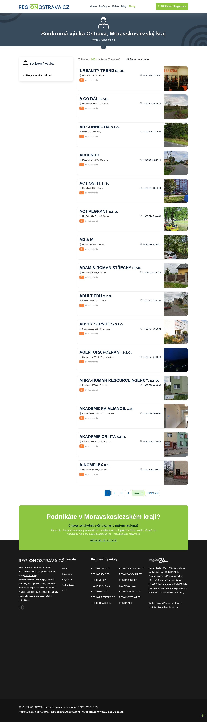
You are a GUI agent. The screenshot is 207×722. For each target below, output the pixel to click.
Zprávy (103, 6)
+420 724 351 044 (152, 188)
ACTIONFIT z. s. (94, 183)
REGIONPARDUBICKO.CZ (132, 568)
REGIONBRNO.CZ (128, 580)
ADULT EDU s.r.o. (95, 296)
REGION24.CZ (126, 603)
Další (137, 493)
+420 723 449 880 (152, 385)
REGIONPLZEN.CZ (100, 568)
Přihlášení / (166, 6)
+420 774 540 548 (152, 357)
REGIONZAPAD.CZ (100, 574)
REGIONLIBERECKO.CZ (103, 597)
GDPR (81, 707)
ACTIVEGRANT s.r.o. (98, 211)
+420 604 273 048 (152, 441)
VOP (88, 707)
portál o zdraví (172, 603)
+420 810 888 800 (152, 413)
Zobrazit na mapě (139, 59)
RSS (64, 590)
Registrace (180, 6)
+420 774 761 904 (152, 329)
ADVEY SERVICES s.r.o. (101, 324)
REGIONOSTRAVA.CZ (130, 597)
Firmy (132, 6)
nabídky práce (31, 588)
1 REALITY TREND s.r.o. (101, 70)
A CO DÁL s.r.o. (94, 99)
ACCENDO (89, 155)
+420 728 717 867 (152, 75)
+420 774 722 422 (152, 300)
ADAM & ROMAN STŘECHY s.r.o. (110, 268)
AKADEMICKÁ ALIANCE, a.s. (106, 408)
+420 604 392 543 (152, 103)
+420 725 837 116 (152, 272)
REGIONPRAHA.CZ (100, 586)
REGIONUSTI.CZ (99, 591)
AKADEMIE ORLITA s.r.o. (102, 437)
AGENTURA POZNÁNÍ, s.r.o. (105, 352)
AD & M (86, 239)
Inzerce (65, 568)
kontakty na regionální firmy (32, 583)
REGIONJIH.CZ (98, 580)
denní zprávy (30, 575)
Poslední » (152, 493)
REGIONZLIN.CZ (127, 586)
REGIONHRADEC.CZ (101, 603)
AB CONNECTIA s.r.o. (99, 127)
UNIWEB (153, 584)
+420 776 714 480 (152, 216)
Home (93, 6)
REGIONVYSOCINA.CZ (130, 574)
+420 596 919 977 (152, 244)
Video (115, 6)
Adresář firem (108, 39)
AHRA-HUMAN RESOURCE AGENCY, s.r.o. (119, 380)
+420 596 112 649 (152, 160)
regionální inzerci (27, 596)
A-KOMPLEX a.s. (94, 465)
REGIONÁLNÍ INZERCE (103, 540)
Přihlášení (67, 574)
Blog (124, 6)
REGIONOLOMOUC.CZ (130, 591)
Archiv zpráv (68, 585)
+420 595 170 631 (152, 469)
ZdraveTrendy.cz (170, 607)
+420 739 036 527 (152, 132)
